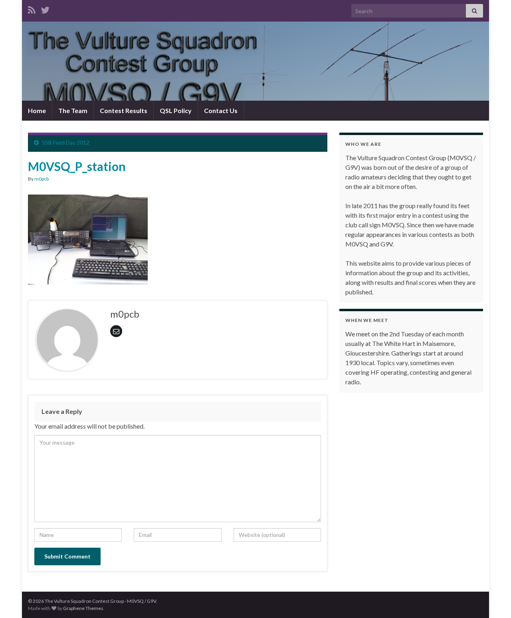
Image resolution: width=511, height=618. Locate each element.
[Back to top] (493, 600)
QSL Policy (176, 110)
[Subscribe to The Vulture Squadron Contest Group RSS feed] (32, 8)
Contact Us (221, 110)
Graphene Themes (83, 608)
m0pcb (41, 179)
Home (37, 110)
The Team (72, 110)
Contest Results (123, 110)
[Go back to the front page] (255, 61)
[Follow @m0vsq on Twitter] (45, 8)
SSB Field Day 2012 (65, 142)
